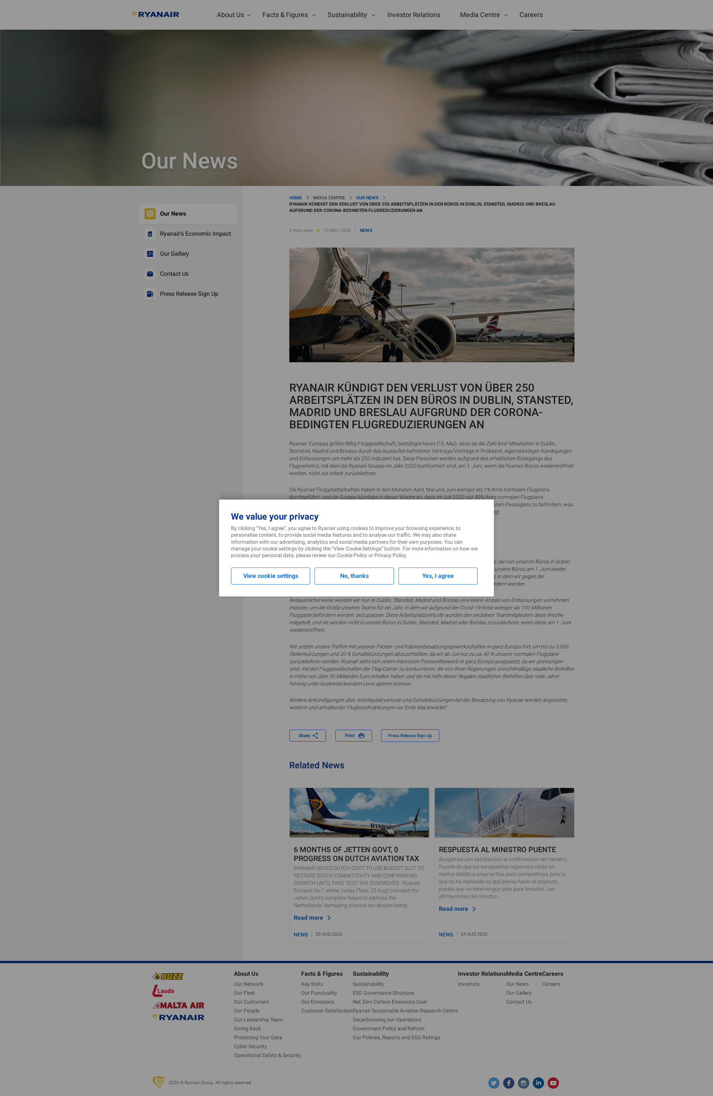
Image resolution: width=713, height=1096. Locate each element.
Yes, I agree (438, 575)
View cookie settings (270, 575)
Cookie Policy (352, 555)
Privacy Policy (390, 555)
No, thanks (354, 575)
